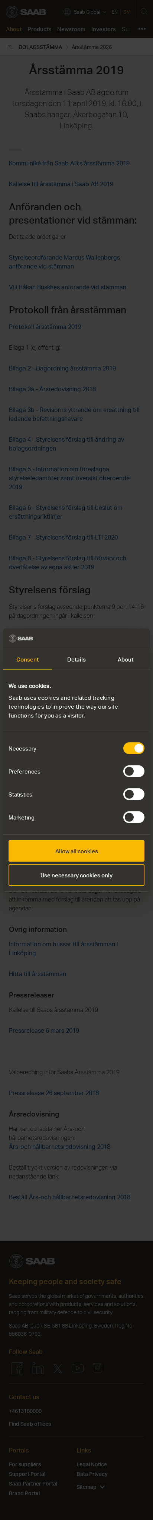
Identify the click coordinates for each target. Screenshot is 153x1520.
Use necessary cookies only (76, 875)
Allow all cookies (76, 850)
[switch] (133, 771)
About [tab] (126, 659)
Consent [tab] (27, 659)
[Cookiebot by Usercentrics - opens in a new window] (111, 638)
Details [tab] (76, 659)
